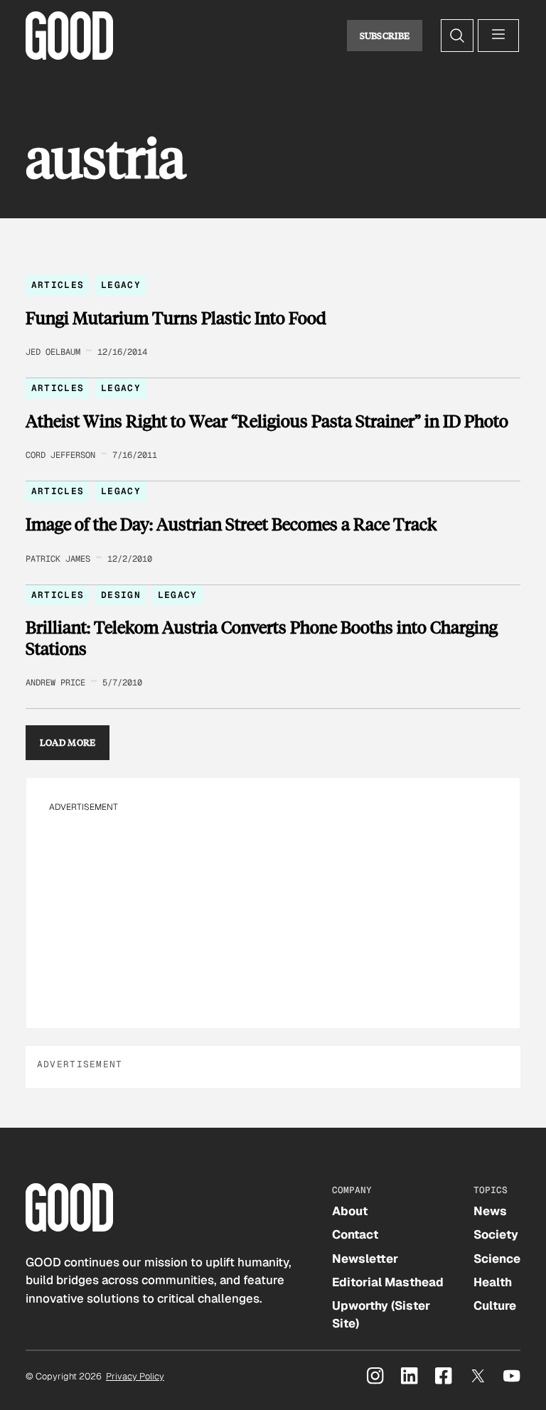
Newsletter (365, 1258)
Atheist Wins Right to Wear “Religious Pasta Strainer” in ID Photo (267, 421)
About (350, 1211)
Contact (355, 1234)
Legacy (121, 285)
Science (496, 1258)
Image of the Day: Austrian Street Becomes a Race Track (231, 524)
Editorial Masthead (388, 1282)
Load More (68, 742)
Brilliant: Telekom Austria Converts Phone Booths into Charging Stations (262, 637)
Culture (494, 1305)
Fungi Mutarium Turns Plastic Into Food (176, 318)
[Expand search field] (457, 35)
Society (495, 1234)
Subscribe (385, 35)
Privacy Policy (135, 1376)
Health (492, 1282)
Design (121, 595)
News (490, 1211)
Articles (57, 285)
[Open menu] (498, 35)
